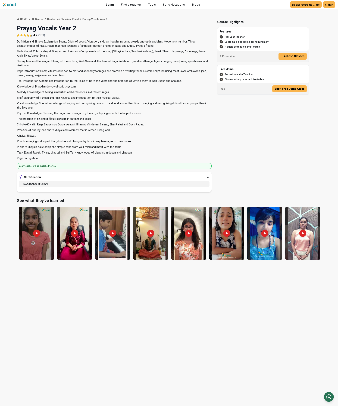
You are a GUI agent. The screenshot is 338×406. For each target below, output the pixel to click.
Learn (110, 4)
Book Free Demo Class (306, 4)
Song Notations (174, 4)
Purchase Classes (293, 56)
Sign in (329, 4)
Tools (152, 4)
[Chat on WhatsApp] (329, 397)
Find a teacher (131, 4)
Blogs (196, 4)
